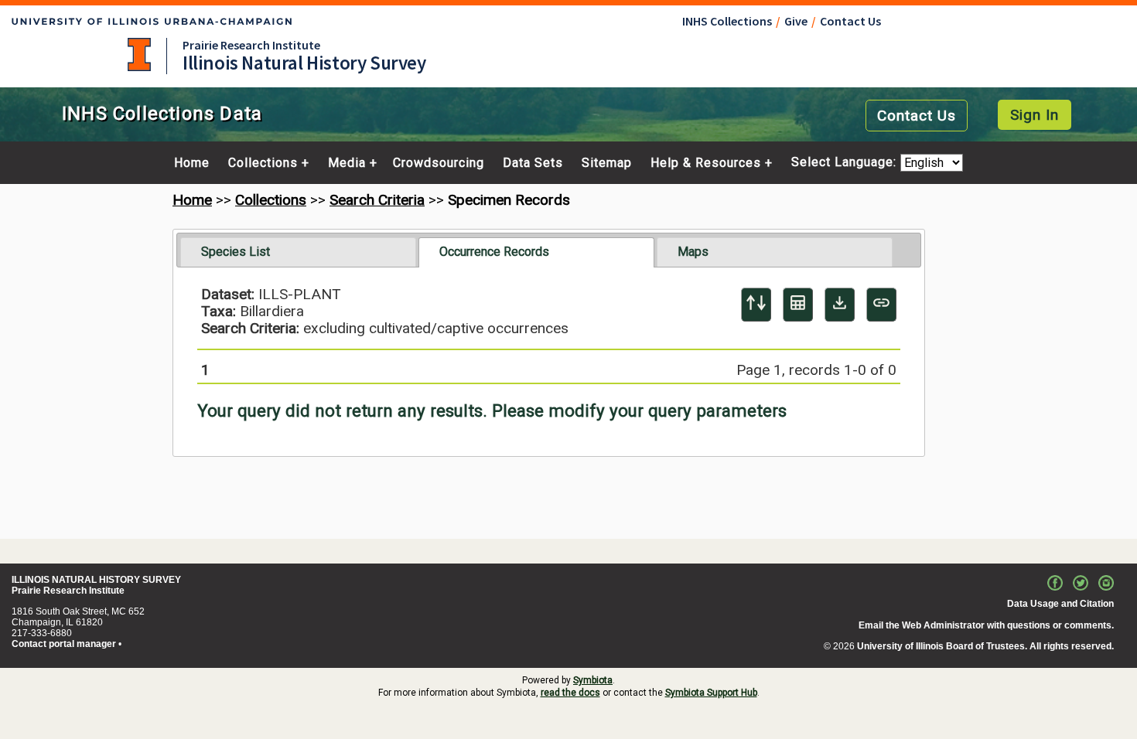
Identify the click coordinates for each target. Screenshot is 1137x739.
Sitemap (607, 163)
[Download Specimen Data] (840, 305)
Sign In (1034, 115)
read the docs (570, 692)
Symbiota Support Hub (711, 692)
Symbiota (593, 680)
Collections (263, 163)
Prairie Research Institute (251, 45)
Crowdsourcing (438, 163)
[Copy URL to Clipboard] (881, 305)
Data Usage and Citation (1060, 603)
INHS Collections (727, 21)
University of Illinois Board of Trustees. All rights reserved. (985, 646)
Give (796, 21)
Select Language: (845, 162)
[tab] (298, 252)
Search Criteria (377, 200)
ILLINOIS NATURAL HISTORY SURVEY (96, 579)
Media (347, 163)
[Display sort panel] (756, 305)
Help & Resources (705, 163)
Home (192, 163)
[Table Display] (798, 305)
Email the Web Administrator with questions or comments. (986, 625)
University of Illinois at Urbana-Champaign (139, 54)
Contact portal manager (64, 644)
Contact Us (850, 21)
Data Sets (533, 163)
